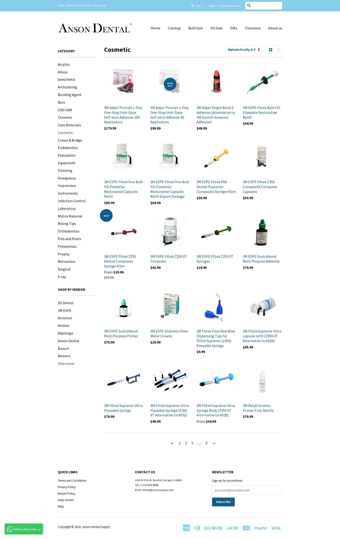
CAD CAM (65, 110)
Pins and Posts (69, 238)
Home (155, 28)
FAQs (61, 506)
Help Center (66, 500)
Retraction (66, 261)
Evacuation (66, 155)
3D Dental (66, 302)
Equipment (66, 163)
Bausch (63, 348)
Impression (67, 185)
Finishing (65, 170)
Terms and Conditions (72, 481)
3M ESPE (64, 310)
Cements (65, 117)
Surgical (64, 269)
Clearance (253, 28)
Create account (229, 5)
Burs (61, 102)
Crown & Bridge (70, 140)
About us (275, 28)
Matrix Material (70, 216)
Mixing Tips (67, 223)
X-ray (62, 276)
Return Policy (66, 494)
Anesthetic (66, 79)
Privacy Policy (67, 487)
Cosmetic (65, 132)
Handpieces (67, 178)
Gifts (233, 28)
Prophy (63, 254)
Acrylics (64, 64)
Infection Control (72, 200)
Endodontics (68, 147)
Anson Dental (68, 340)
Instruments (68, 193)
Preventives (67, 246)
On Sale (216, 28)
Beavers (64, 355)
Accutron (65, 318)
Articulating (67, 87)
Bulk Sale (195, 28)
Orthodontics (68, 231)
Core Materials (69, 125)
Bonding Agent (70, 94)
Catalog (174, 28)
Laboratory (67, 208)
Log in (212, 5)
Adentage (65, 333)
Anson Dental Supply (96, 527)
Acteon (63, 325)
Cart (198, 6)
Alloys (63, 72)
